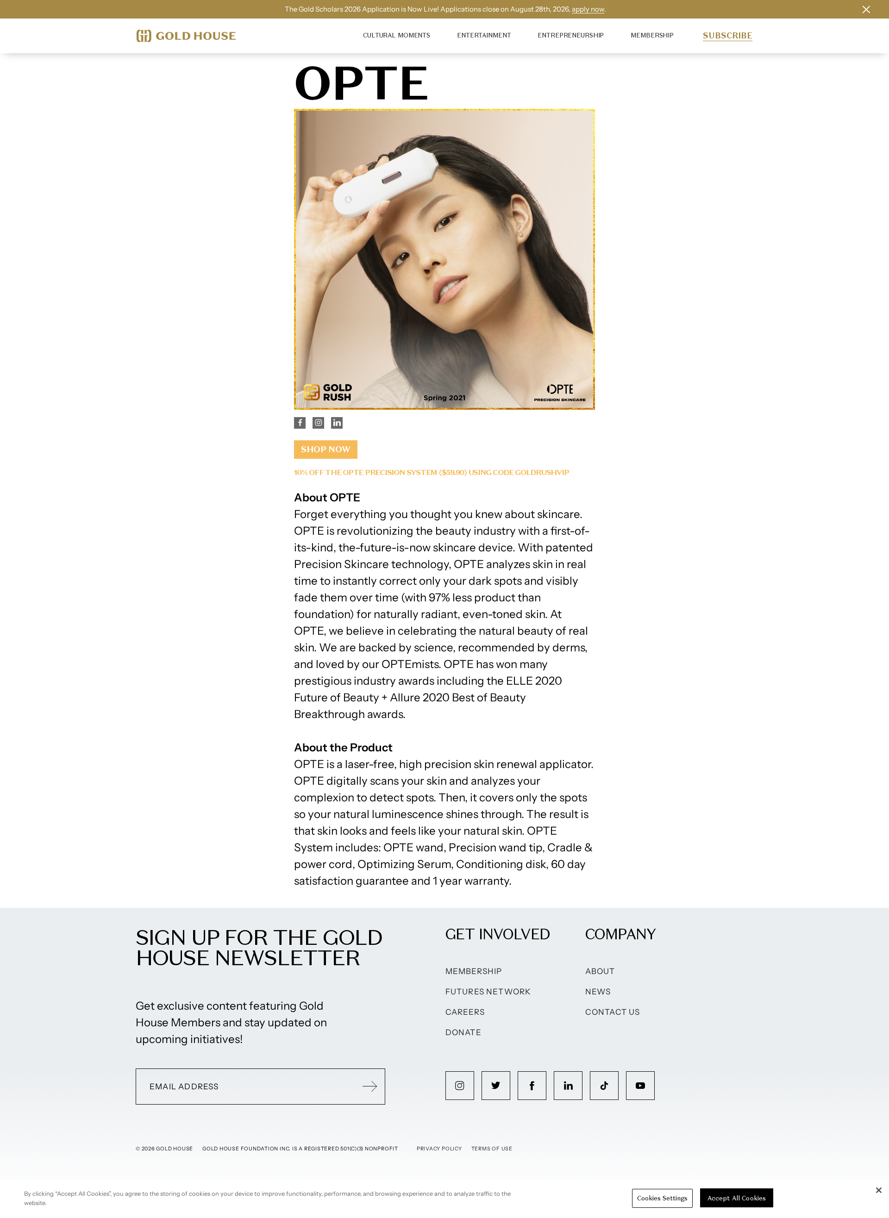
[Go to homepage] (186, 36)
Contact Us (612, 1012)
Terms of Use (492, 1148)
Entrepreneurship (571, 35)
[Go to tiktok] (604, 1085)
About (600, 971)
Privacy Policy (439, 1148)
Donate (463, 1032)
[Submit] (370, 1086)
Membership (652, 35)
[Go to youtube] (640, 1085)
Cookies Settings (662, 1198)
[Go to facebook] (532, 1085)
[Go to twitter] (496, 1085)
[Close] (879, 1190)
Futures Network (488, 992)
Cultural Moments (396, 35)
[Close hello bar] (866, 9)
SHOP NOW (326, 449)
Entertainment (484, 35)
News (598, 992)
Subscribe (727, 36)
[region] (444, 1199)
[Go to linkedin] (568, 1085)
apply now (588, 9)
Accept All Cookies (736, 1198)
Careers (465, 1012)
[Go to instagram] (459, 1085)
